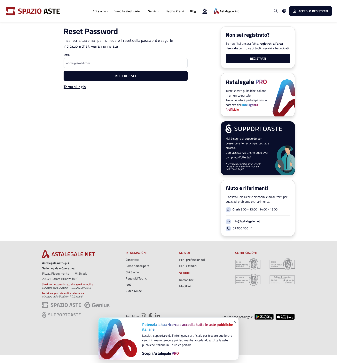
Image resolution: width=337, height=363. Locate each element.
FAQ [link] (128, 284)
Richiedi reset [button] (125, 76)
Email (67, 55)
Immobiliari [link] (186, 280)
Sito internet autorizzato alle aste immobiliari (68, 284)
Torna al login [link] (75, 87)
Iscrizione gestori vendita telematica (63, 293)
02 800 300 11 (243, 228)
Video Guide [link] (134, 290)
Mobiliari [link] (185, 286)
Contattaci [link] (132, 259)
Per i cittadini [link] (188, 266)
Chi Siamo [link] (132, 272)
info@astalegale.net (246, 221)
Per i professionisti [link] (192, 259)
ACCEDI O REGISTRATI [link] (313, 11)
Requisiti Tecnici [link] (136, 278)
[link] (174, 11)
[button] (100, 11)
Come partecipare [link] (137, 266)
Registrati (258, 58)
